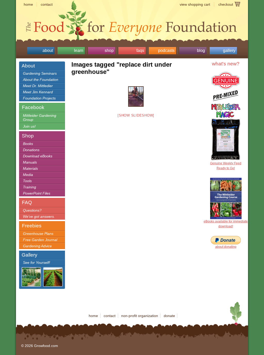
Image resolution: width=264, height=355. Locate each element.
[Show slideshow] (136, 115)
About (48, 50)
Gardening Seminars (40, 73)
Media (28, 175)
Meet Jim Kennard (38, 92)
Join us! (29, 126)
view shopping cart (195, 4)
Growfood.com (132, 17)
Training (29, 187)
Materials (30, 168)
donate (169, 316)
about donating (225, 247)
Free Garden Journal (40, 240)
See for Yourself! (36, 262)
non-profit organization (139, 316)
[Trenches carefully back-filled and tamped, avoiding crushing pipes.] (136, 96)
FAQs (140, 50)
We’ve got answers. (39, 216)
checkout (225, 4)
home (28, 4)
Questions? (32, 210)
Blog (201, 50)
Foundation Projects (39, 98)
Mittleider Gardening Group (39, 117)
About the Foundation (40, 80)
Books (28, 144)
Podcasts (166, 50)
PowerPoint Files (36, 193)
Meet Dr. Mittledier (38, 86)
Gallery (229, 50)
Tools (27, 181)
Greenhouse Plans (38, 233)
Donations (31, 150)
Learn (78, 50)
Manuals (30, 162)
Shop (109, 50)
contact (47, 4)
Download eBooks (37, 156)
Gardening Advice (37, 246)
